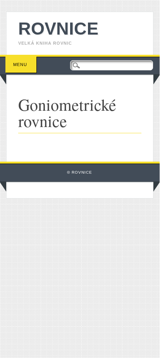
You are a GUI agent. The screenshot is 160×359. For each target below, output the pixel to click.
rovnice (58, 28)
